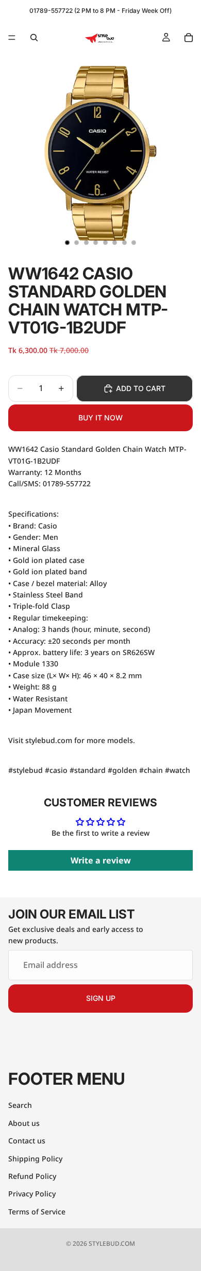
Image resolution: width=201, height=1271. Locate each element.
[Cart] (188, 37)
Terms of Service (36, 1211)
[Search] (34, 37)
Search (20, 1105)
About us (24, 1123)
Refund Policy (32, 1176)
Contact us (26, 1140)
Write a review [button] (101, 860)
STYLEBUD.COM (112, 1243)
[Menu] (12, 37)
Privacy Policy (32, 1194)
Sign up (100, 998)
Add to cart (140, 388)
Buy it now (100, 417)
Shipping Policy (35, 1158)
